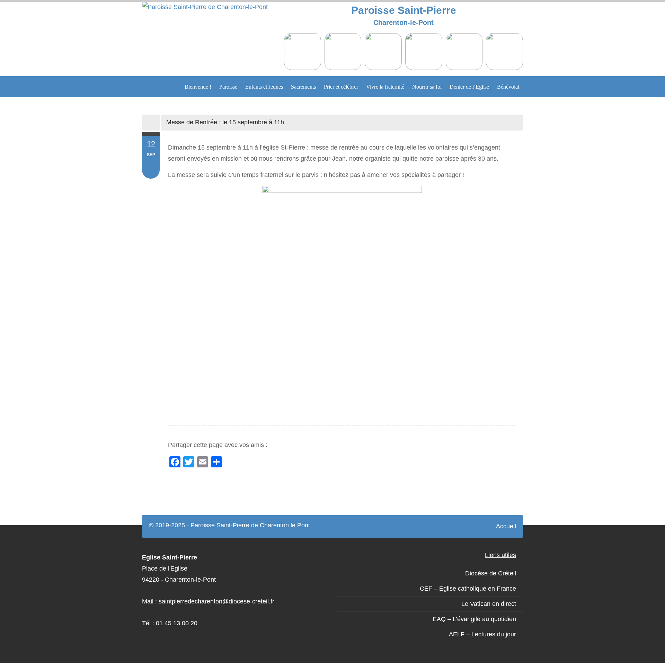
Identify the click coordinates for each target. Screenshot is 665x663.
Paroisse (228, 87)
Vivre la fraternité (385, 87)
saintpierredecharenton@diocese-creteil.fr (216, 601)
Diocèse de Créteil (490, 573)
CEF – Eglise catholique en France (468, 588)
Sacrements (303, 87)
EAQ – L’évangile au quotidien (474, 619)
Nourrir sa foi (427, 87)
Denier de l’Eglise (469, 87)
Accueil (506, 526)
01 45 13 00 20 (176, 623)
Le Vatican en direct (488, 603)
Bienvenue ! (198, 87)
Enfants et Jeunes (264, 87)
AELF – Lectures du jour (482, 634)
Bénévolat (508, 87)
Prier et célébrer (341, 87)
